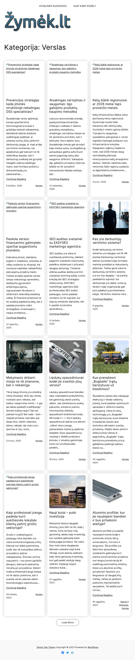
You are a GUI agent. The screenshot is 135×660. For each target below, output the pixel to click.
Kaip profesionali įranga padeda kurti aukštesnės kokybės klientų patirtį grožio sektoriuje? (24, 520)
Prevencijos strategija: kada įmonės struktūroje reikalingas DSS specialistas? (23, 105)
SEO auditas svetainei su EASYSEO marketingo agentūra (65, 243)
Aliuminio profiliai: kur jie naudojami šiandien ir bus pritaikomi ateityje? (109, 518)
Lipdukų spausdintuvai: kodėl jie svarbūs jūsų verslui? (66, 381)
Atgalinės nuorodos (53, 6)
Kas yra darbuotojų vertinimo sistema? (107, 241)
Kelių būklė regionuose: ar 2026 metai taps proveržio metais (110, 104)
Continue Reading (16, 179)
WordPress (93, 647)
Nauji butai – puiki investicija (62, 514)
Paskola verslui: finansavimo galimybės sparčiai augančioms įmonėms (23, 244)
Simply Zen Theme (46, 647)
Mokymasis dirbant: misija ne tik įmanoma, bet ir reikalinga (23, 381)
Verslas (38, 185)
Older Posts (67, 622)
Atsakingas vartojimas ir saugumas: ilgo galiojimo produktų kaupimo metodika (67, 105)
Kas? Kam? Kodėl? (84, 6)
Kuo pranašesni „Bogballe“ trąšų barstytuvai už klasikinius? (105, 383)
